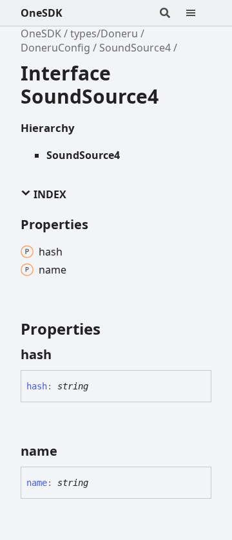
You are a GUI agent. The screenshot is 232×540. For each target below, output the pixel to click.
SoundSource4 (135, 48)
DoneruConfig (55, 48)
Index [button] (48, 194)
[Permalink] (63, 354)
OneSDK (42, 13)
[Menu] (198, 13)
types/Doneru (104, 33)
